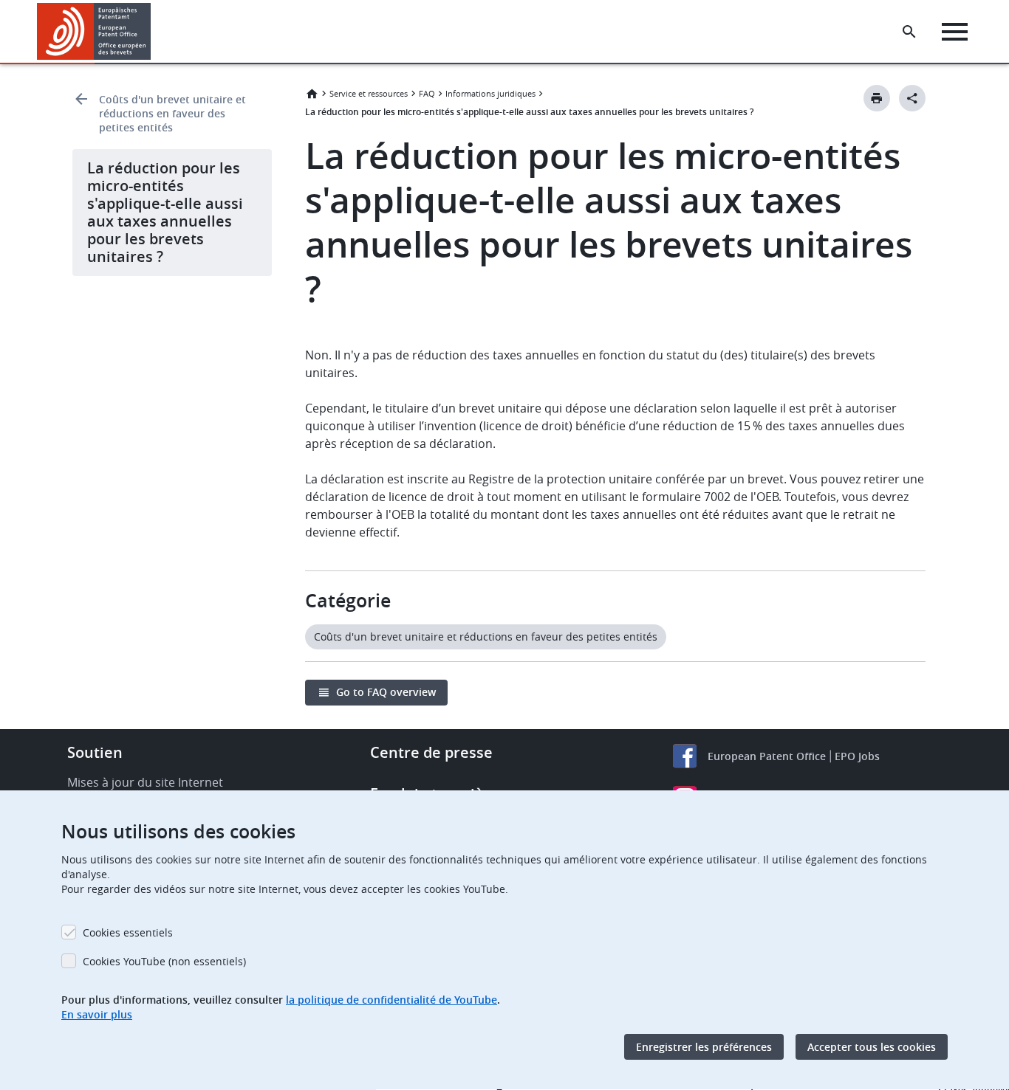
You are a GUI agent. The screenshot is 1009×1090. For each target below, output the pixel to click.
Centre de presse (431, 752)
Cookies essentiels (128, 932)
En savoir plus (96, 1014)
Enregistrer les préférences (704, 1047)
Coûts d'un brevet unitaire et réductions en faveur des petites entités (172, 113)
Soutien (95, 752)
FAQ (427, 93)
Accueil (311, 94)
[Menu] (954, 32)
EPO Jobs (857, 756)
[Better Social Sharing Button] (912, 98)
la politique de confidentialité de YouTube (391, 1000)
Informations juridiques (490, 93)
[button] (153, 31)
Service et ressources (368, 93)
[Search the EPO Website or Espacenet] (909, 31)
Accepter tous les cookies (871, 1047)
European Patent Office (767, 756)
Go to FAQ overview (386, 692)
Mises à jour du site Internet (145, 782)
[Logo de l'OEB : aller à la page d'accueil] (94, 31)
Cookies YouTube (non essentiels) (164, 961)
